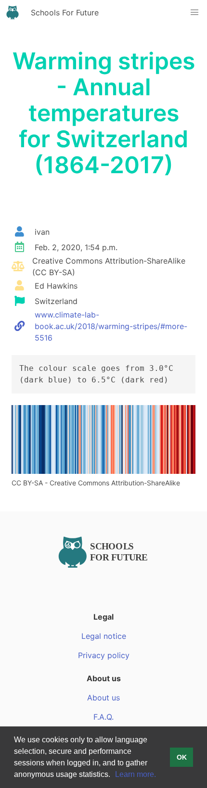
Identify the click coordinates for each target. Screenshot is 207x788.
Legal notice (103, 636)
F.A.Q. (103, 717)
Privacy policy (103, 655)
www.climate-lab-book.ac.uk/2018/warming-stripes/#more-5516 (111, 326)
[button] (113, 775)
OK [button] (182, 757)
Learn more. (135, 774)
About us (103, 697)
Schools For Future (65, 12)
